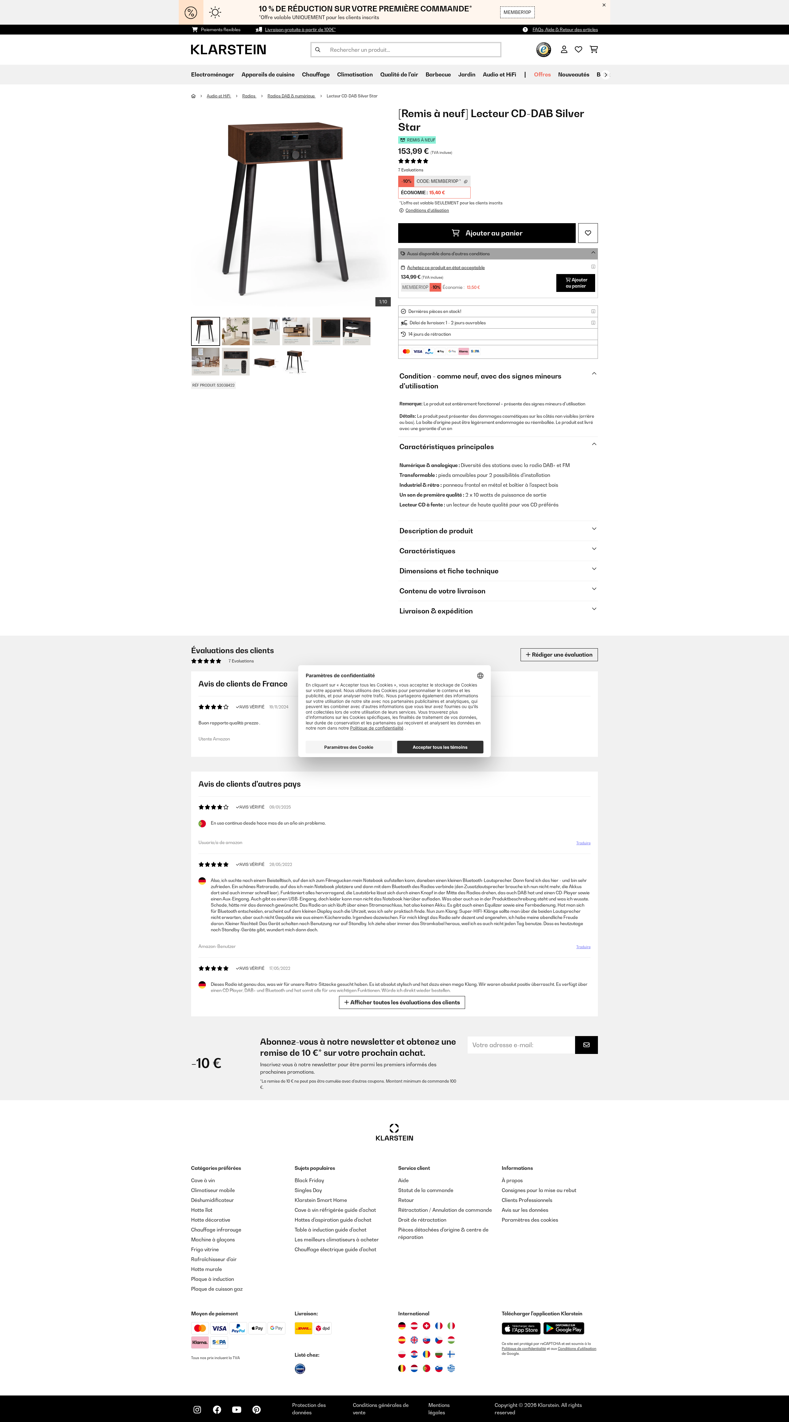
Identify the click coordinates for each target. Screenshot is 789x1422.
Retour (406, 1200)
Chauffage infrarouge (216, 1230)
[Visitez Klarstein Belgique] (402, 1368)
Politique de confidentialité (524, 1348)
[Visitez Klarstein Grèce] (451, 1369)
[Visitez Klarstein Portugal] (426, 1368)
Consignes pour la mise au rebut (539, 1190)
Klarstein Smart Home (321, 1200)
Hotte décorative (210, 1220)
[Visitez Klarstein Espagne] (402, 1340)
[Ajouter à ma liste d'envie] (588, 233)
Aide (403, 1180)
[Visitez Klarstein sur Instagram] (197, 1409)
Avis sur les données (525, 1210)
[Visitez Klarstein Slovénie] (439, 1368)
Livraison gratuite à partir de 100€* (300, 29)
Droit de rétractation (422, 1220)
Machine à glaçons (213, 1239)
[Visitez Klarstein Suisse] (426, 1326)
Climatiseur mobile (213, 1190)
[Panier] (594, 49)
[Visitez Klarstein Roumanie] (426, 1354)
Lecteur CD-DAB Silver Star (352, 95)
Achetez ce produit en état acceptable (446, 267)
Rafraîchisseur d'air (214, 1259)
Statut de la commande (425, 1190)
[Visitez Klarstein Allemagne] (402, 1326)
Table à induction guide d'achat (330, 1230)
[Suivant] (605, 75)
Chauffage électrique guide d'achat (335, 1249)
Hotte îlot (201, 1210)
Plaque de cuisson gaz (217, 1289)
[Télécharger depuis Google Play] (563, 1328)
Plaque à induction (212, 1279)
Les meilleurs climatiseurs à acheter (337, 1239)
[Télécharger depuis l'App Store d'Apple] (521, 1328)
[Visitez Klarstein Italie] (451, 1326)
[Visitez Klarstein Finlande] (451, 1354)
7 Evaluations (410, 169)
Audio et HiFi (219, 95)
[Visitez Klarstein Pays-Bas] (414, 1368)
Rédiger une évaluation (562, 654)
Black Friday (309, 1180)
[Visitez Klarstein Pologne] (402, 1354)
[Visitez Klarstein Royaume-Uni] (414, 1340)
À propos (512, 1180)
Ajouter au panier (493, 233)
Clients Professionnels (527, 1200)
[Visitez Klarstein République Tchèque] (439, 1340)
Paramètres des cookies (530, 1220)
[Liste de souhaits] (578, 49)
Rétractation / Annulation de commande (445, 1210)
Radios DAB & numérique (292, 95)
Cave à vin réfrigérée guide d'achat (335, 1210)
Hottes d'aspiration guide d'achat (333, 1220)
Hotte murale (206, 1269)
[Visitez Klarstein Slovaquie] (426, 1340)
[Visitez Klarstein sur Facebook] (217, 1409)
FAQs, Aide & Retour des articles (565, 29)
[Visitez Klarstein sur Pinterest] (256, 1409)
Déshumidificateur (212, 1200)
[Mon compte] (564, 49)
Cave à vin (203, 1180)
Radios (249, 95)
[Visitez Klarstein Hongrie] (451, 1340)
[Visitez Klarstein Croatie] (414, 1354)
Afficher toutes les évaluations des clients (404, 1002)
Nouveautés (573, 74)
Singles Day (308, 1190)
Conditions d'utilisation (577, 1348)
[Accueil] (199, 95)
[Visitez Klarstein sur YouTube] (237, 1409)
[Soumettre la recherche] (317, 49)
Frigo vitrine (205, 1249)
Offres (542, 74)
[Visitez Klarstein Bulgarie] (439, 1354)
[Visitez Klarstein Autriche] (414, 1326)
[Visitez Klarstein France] (439, 1326)
